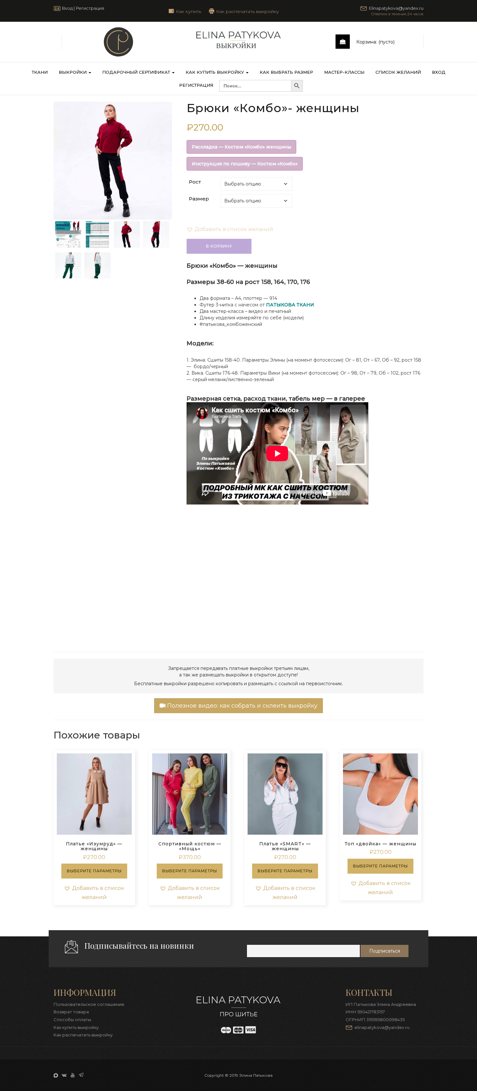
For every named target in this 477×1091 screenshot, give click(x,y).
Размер (199, 199)
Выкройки (73, 72)
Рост (195, 182)
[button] (230, 229)
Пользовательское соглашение (89, 1004)
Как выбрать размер (286, 72)
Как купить (188, 11)
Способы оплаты (72, 1019)
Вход (67, 8)
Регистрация (90, 8)
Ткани (40, 72)
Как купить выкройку (215, 72)
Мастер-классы (344, 72)
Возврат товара (71, 1011)
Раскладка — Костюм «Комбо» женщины (241, 147)
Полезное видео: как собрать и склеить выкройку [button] (241, 705)
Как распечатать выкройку (247, 11)
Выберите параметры (94, 870)
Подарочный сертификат (136, 72)
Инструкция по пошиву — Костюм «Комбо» (245, 164)
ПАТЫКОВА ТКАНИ (290, 305)
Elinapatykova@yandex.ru (396, 8)
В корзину (219, 246)
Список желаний (398, 72)
